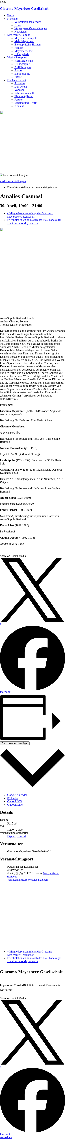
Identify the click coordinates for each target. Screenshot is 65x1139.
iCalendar (12, 798)
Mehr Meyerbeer (24, 41)
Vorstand (19, 89)
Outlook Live (15, 804)
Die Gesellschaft (16, 80)
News (17, 25)
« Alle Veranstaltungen (13, 181)
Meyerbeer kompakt (25, 38)
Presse (18, 76)
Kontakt (19, 106)
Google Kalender (17, 794)
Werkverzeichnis (23, 60)
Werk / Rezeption (17, 57)
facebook (5, 691)
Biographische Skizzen (27, 44)
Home (10, 15)
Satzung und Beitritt (25, 102)
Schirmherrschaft (24, 93)
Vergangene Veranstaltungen (30, 28)
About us (19, 83)
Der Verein (20, 86)
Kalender (12, 18)
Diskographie (22, 63)
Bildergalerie (21, 54)
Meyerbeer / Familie (18, 34)
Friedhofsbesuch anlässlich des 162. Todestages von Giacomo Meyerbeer (34, 221)
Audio (18, 70)
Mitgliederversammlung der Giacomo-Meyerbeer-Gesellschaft (30, 215)
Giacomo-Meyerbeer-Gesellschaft (24, 8)
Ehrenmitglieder (23, 96)
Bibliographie (22, 73)
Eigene (11, 836)
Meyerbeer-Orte (23, 51)
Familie (18, 47)
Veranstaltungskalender (27, 21)
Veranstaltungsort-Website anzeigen (27, 879)
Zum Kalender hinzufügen (14, 743)
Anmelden (6, 1137)
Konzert (21, 836)
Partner (18, 99)
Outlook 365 (14, 801)
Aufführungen (22, 67)
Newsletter (20, 31)
